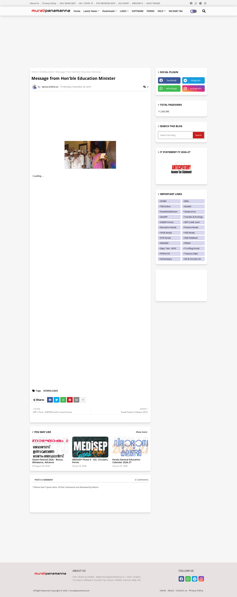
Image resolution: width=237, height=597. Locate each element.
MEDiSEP (164, 243)
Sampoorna (190, 211)
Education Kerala (168, 227)
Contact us (181, 590)
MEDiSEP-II (137, 3)
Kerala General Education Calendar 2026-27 (126, 461)
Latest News (90, 11)
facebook (171, 80)
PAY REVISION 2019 (106, 3)
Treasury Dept (191, 253)
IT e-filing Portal (191, 248)
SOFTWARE (137, 11)
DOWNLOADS (47, 71)
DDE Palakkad (191, 237)
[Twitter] (56, 400)
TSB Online (165, 206)
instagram (195, 88)
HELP (160, 11)
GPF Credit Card (191, 222)
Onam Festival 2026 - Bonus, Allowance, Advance (47, 461)
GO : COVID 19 (86, 3)
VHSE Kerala (166, 232)
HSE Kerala (189, 232)
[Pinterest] (70, 400)
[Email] (76, 400)
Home (77, 11)
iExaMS (187, 206)
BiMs (186, 201)
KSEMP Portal (166, 222)
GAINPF (164, 216)
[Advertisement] (118, 41)
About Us (35, 3)
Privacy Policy (49, 3)
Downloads (108, 11)
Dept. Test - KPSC (168, 248)
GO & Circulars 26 (192, 258)
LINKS (123, 11)
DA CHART (123, 3)
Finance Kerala (191, 227)
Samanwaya (166, 258)
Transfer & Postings (193, 216)
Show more (141, 431)
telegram (196, 80)
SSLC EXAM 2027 (68, 3)
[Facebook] (50, 400)
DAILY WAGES (153, 3)
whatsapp (171, 88)
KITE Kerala (165, 237)
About (171, 590)
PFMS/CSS (165, 253)
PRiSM (187, 243)
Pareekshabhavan (168, 211)
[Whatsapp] (63, 400)
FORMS (150, 11)
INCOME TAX (176, 11)
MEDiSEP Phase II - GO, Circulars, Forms (90, 461)
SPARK (163, 201)
